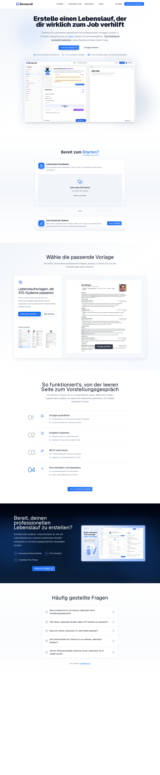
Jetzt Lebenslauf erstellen (80, 489)
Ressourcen (89, 4)
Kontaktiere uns (85, 663)
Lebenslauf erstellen (28, 314)
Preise (101, 4)
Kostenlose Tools (75, 4)
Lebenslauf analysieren (134, 4)
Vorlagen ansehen (91, 47)
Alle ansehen (49, 314)
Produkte (59, 4)
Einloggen (118, 4)
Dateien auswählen (80, 195)
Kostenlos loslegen (42, 568)
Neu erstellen (114, 223)
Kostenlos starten (67, 47)
